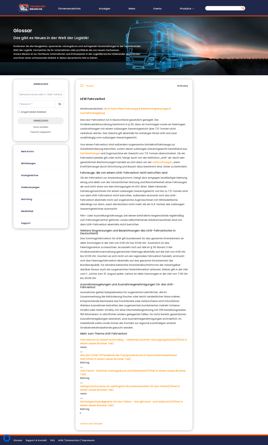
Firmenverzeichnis (69, 9)
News (132, 9)
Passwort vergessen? (41, 132)
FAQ (52, 440)
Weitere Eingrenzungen (154, 108)
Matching (26, 199)
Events (157, 9)
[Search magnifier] (243, 8)
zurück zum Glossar (91, 423)
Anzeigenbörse (29, 175)
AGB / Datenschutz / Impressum (76, 440)
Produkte (185, 9)
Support (26, 223)
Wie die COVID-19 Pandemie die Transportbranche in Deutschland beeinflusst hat (128, 357)
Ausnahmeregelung (92, 113)
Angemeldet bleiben (33, 112)
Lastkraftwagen (162, 162)
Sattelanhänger (90, 153)
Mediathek (27, 211)
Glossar (17, 440)
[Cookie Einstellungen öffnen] (7, 441)
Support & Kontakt (36, 440)
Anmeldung (40, 120)
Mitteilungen (28, 163)
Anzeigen (104, 9)
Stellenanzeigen (30, 187)
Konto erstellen (41, 127)
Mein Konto (27, 151)
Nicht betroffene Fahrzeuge (121, 108)
